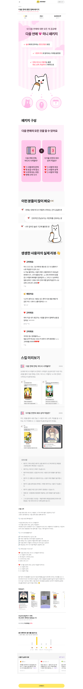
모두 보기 (62, 657)
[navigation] (21, 2)
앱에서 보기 (60, 2)
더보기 (35, 668)
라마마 (19, 6)
